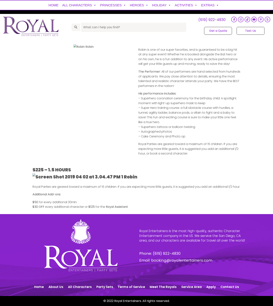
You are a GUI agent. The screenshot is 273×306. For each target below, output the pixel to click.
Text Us (250, 31)
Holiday (159, 5)
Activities (184, 5)
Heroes (137, 5)
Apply (211, 287)
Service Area (191, 287)
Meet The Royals (163, 287)
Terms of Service (131, 287)
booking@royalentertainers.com (181, 260)
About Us (55, 287)
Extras (207, 5)
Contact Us (229, 287)
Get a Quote (218, 31)
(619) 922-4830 (212, 19)
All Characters (77, 5)
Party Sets (104, 287)
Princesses (111, 5)
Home (53, 5)
